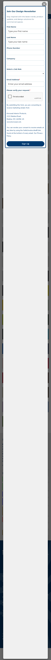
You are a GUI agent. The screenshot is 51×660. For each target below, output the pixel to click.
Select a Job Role (14, 69)
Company (11, 59)
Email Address (13, 80)
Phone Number (13, 48)
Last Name (11, 37)
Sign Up (25, 144)
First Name (11, 27)
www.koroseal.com (14, 122)
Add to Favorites (48, 16)
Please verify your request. (18, 90)
